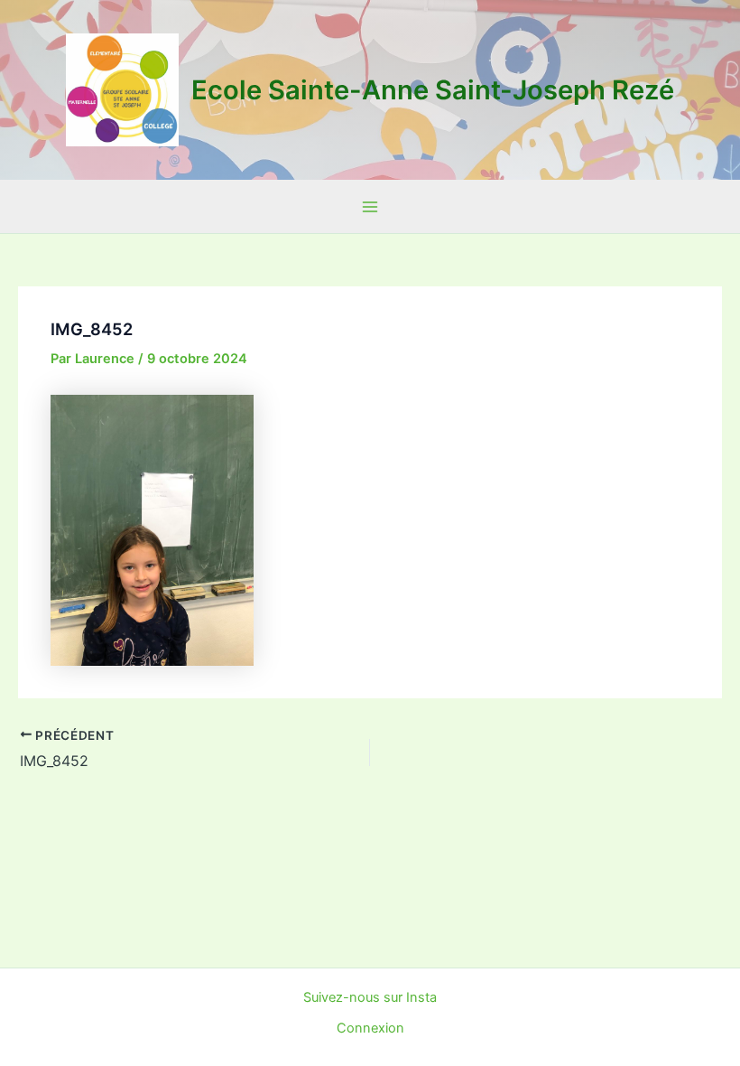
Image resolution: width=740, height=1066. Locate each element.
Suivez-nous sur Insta (370, 997)
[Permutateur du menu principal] (370, 207)
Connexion (370, 1028)
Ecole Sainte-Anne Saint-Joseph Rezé (432, 90)
